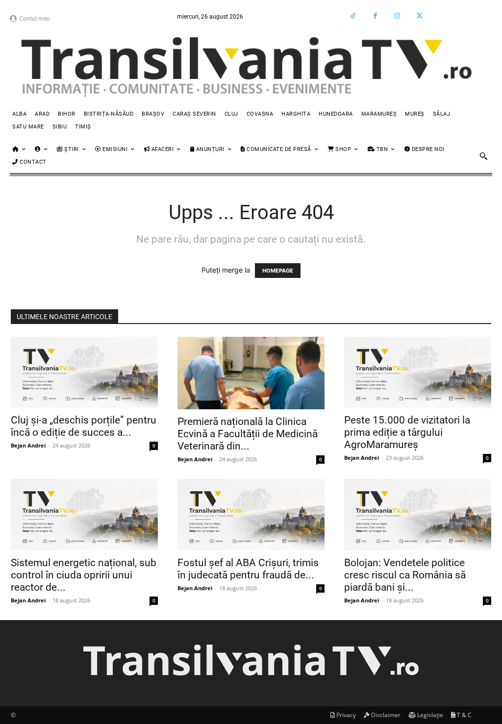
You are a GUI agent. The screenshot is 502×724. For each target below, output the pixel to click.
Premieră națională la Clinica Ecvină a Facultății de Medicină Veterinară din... (247, 434)
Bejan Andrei (28, 445)
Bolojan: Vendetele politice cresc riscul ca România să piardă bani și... (405, 575)
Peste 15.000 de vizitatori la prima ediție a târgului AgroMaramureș (407, 432)
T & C (463, 715)
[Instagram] (397, 16)
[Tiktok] (353, 16)
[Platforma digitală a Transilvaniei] (251, 67)
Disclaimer (385, 715)
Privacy (345, 715)
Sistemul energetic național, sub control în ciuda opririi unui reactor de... (83, 575)
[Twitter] (419, 16)
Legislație (429, 715)
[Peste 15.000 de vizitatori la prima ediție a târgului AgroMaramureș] (417, 372)
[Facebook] (375, 16)
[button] (483, 156)
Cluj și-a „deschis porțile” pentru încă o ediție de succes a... (83, 426)
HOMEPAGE (277, 270)
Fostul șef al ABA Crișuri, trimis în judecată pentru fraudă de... (248, 569)
